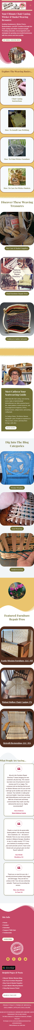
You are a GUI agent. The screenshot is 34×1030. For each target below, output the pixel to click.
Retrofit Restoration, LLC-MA (17, 743)
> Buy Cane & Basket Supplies (12, 983)
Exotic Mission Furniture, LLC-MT (17, 660)
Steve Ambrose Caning (19, 813)
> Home (4, 922)
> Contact (5, 925)
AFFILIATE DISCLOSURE (22, 1007)
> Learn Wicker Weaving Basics (12, 985)
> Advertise (6, 927)
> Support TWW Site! (9, 930)
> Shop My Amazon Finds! (10, 988)
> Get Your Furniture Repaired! (12, 980)
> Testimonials (7, 932)
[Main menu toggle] (30, 5)
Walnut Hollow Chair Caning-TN (17, 702)
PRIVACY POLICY (9, 1005)
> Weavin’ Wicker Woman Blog (12, 978)
